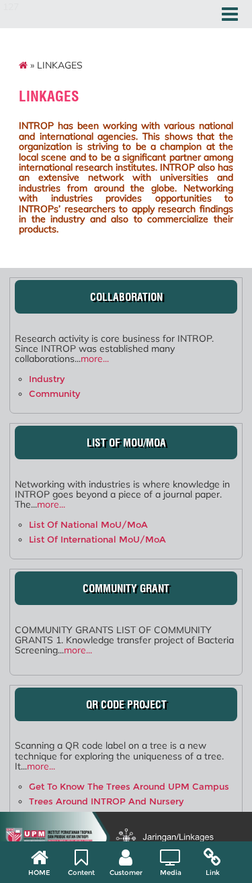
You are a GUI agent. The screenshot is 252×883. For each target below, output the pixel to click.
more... (95, 359)
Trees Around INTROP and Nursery (106, 801)
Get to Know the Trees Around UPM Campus (129, 787)
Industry (47, 379)
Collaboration (126, 297)
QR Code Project (126, 704)
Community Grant (126, 588)
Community (54, 394)
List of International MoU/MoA (97, 540)
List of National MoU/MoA (88, 525)
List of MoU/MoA (126, 442)
